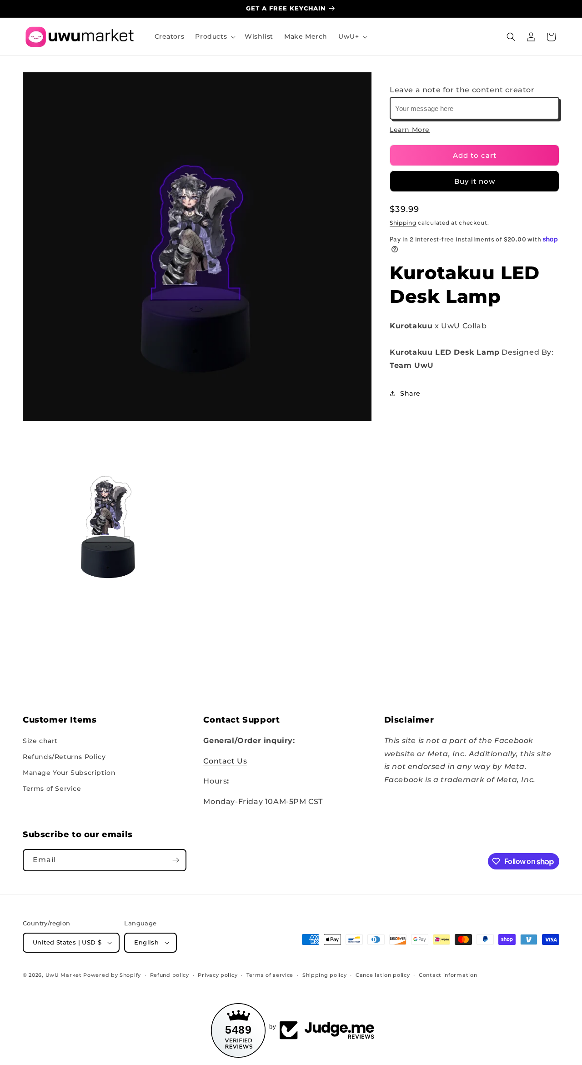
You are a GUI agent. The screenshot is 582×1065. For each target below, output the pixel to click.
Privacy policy (217, 975)
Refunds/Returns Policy (64, 757)
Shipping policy (324, 975)
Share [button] (410, 393)
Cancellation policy (383, 975)
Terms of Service (52, 788)
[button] (214, 36)
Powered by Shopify (112, 975)
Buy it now (474, 181)
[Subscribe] (176, 860)
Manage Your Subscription (69, 773)
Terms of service (269, 975)
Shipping (403, 222)
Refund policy (169, 975)
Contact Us (225, 761)
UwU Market (63, 975)
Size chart (40, 741)
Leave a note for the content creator (462, 89)
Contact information (448, 975)
